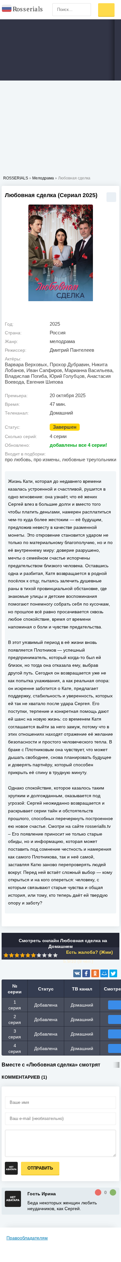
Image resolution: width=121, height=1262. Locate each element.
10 (55, 955)
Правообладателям (27, 1237)
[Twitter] (113, 973)
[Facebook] (86, 973)
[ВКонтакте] (77, 973)
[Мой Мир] (104, 973)
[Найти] (84, 9)
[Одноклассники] (95, 973)
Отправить (40, 1168)
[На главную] (22, 9)
